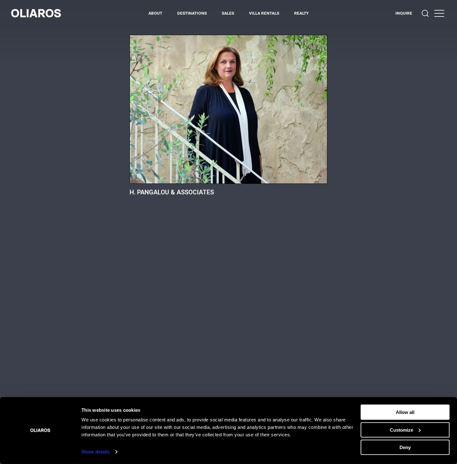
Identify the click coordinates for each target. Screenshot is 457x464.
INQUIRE (403, 13)
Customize (401, 429)
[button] (439, 13)
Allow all (405, 412)
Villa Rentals (264, 13)
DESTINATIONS (192, 13)
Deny (405, 447)
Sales (228, 13)
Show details (95, 451)
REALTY (301, 13)
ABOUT (155, 13)
